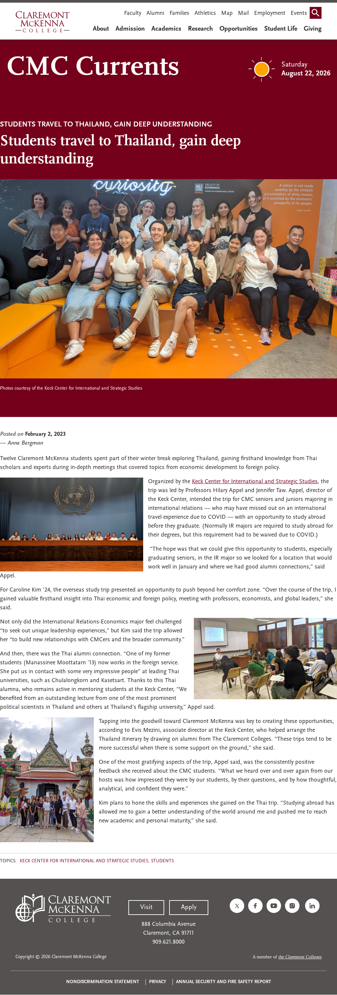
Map (227, 13)
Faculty (132, 13)
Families (179, 13)
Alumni (155, 13)
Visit (146, 907)
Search (317, 14)
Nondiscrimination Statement (102, 982)
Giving (313, 29)
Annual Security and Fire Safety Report (223, 982)
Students (162, 861)
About (101, 29)
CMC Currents (93, 68)
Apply (188, 907)
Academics (166, 29)
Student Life (280, 29)
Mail (243, 13)
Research (200, 29)
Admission (130, 29)
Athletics (205, 13)
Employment (269, 13)
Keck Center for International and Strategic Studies (255, 482)
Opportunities (239, 29)
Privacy (157, 982)
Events (299, 13)
